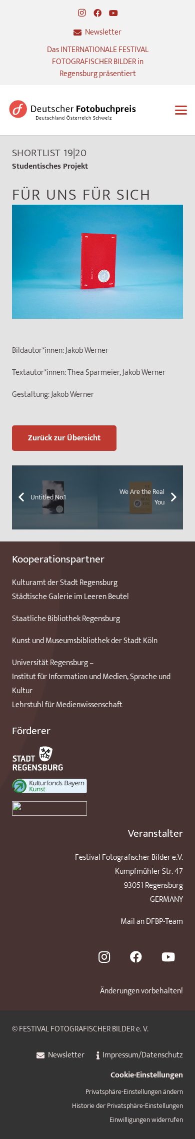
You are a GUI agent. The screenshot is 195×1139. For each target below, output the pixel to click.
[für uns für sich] (97, 211)
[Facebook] (98, 13)
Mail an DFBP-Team (151, 921)
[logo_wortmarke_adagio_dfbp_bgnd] (73, 110)
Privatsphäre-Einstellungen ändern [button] (134, 1092)
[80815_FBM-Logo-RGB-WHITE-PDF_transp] (97, 808)
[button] (181, 110)
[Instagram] (82, 13)
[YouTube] (114, 13)
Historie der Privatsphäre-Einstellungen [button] (127, 1106)
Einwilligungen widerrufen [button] (146, 1120)
